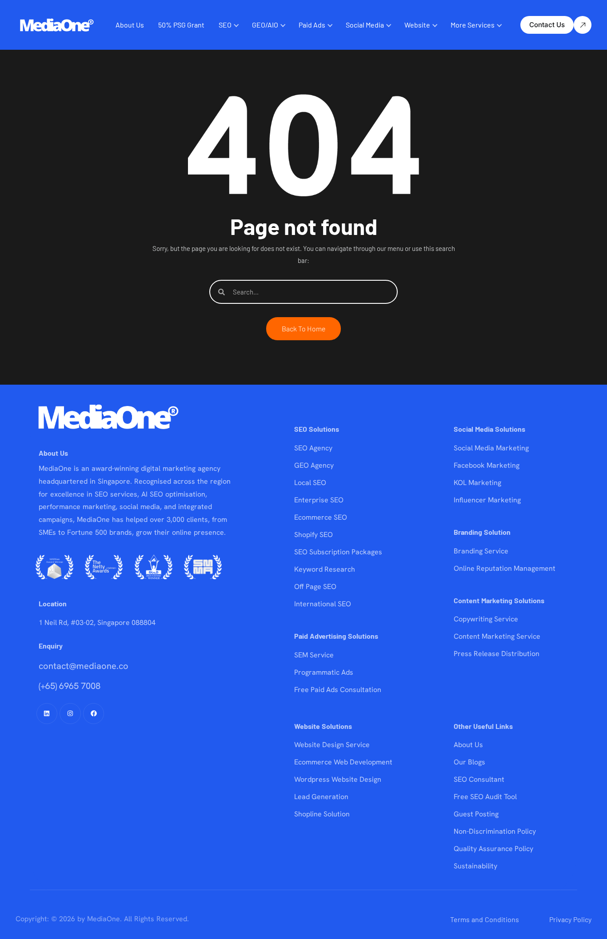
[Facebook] (93, 713)
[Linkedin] (47, 713)
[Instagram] (70, 713)
